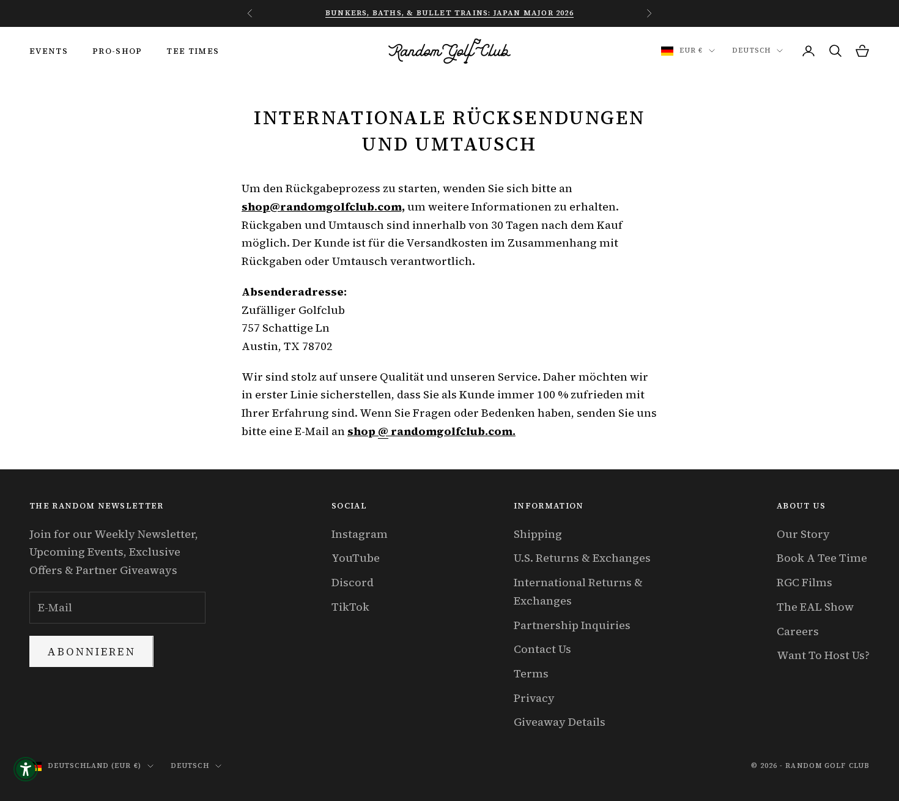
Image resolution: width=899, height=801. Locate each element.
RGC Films (804, 582)
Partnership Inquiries (572, 625)
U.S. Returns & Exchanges (582, 557)
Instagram (359, 534)
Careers (798, 631)
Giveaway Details (559, 721)
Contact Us (542, 649)
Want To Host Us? (823, 655)
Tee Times (192, 50)
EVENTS (48, 50)
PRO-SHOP (117, 50)
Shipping (538, 534)
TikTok (350, 606)
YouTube (355, 557)
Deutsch (751, 50)
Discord (352, 582)
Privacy (534, 698)
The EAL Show (815, 606)
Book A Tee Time (822, 557)
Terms (531, 673)
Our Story (803, 534)
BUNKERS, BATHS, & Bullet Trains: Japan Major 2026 (449, 13)
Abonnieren (91, 651)
